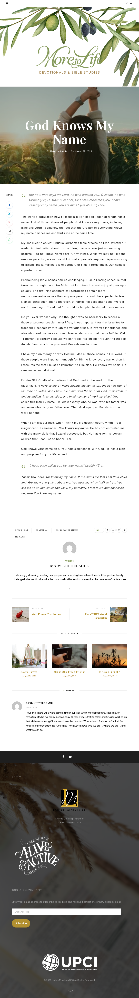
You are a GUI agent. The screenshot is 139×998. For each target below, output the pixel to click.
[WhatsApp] (9, 239)
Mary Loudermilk (58, 151)
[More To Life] (69, 60)
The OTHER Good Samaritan (96, 616)
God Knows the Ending (46, 614)
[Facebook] (9, 205)
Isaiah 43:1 (42, 530)
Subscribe (21, 923)
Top (70, 990)
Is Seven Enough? (109, 672)
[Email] (9, 231)
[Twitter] (9, 213)
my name (20, 536)
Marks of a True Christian (69, 672)
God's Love (21, 530)
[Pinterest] (9, 222)
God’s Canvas (29, 672)
